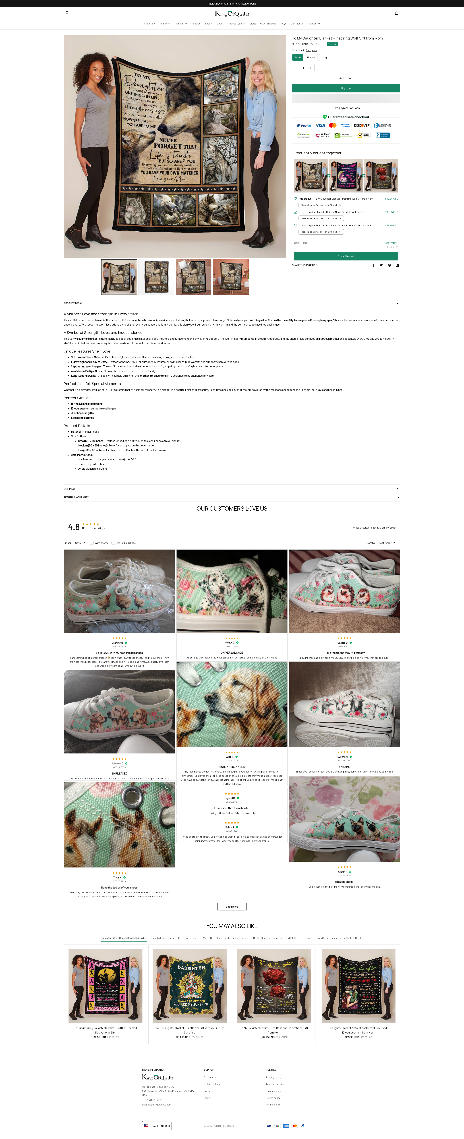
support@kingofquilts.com (156, 1104)
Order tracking (212, 1084)
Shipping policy (274, 1090)
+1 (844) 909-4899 (152, 1099)
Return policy (273, 1097)
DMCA (207, 1097)
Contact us (210, 1077)
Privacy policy (273, 1077)
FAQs (207, 1090)
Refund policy (273, 1104)
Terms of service (275, 1084)
